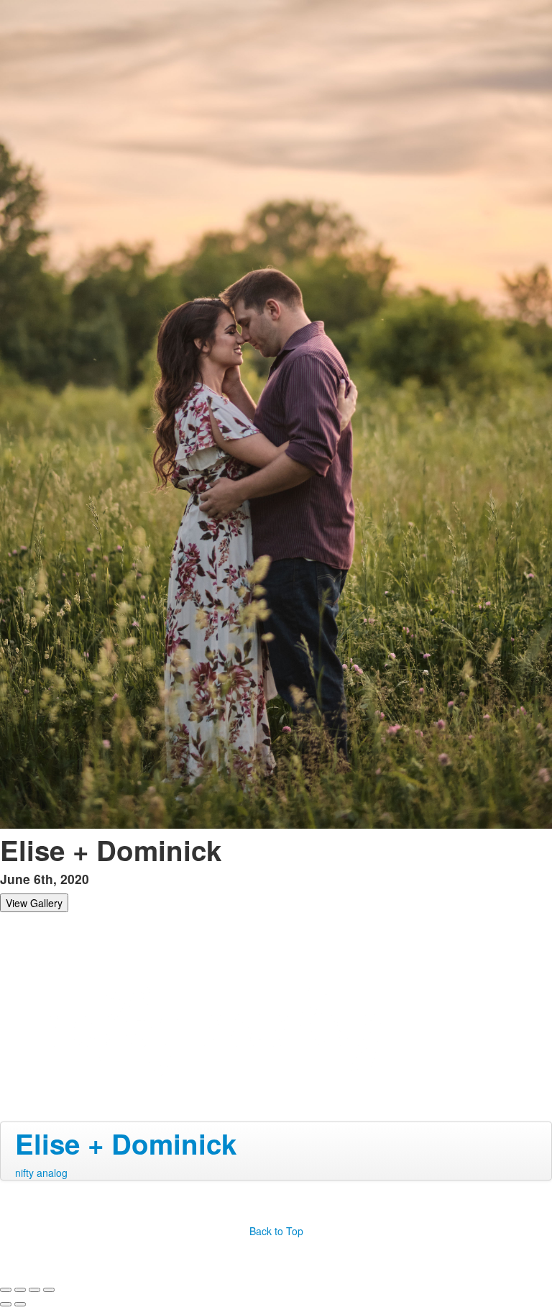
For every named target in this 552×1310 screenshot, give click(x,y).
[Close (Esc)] (6, 1290)
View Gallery (34, 903)
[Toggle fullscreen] (34, 1290)
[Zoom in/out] (49, 1290)
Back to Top (276, 1231)
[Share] (20, 1290)
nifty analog (41, 1172)
